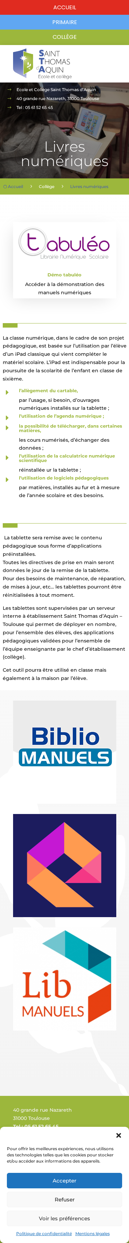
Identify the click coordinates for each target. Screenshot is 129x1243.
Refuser (65, 1199)
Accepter (64, 1180)
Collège (65, 37)
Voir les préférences (64, 1218)
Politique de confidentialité (44, 1233)
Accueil (64, 7)
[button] (118, 1135)
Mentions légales (92, 1233)
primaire (64, 22)
